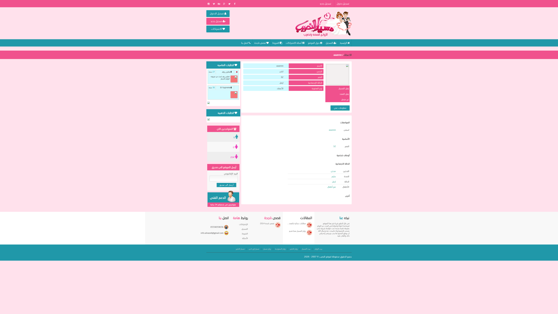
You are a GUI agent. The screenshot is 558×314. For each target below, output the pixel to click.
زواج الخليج (294, 249)
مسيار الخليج (240, 249)
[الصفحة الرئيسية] (323, 24)
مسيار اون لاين (254, 249)
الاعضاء (348, 54)
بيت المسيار (306, 249)
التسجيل (245, 229)
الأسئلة (245, 238)
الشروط (245, 233)
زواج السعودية (280, 249)
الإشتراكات (243, 224)
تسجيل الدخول (217, 13)
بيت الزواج (318, 249)
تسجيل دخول (343, 3)
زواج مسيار (267, 249)
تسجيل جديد (325, 3)
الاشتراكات (216, 28)
